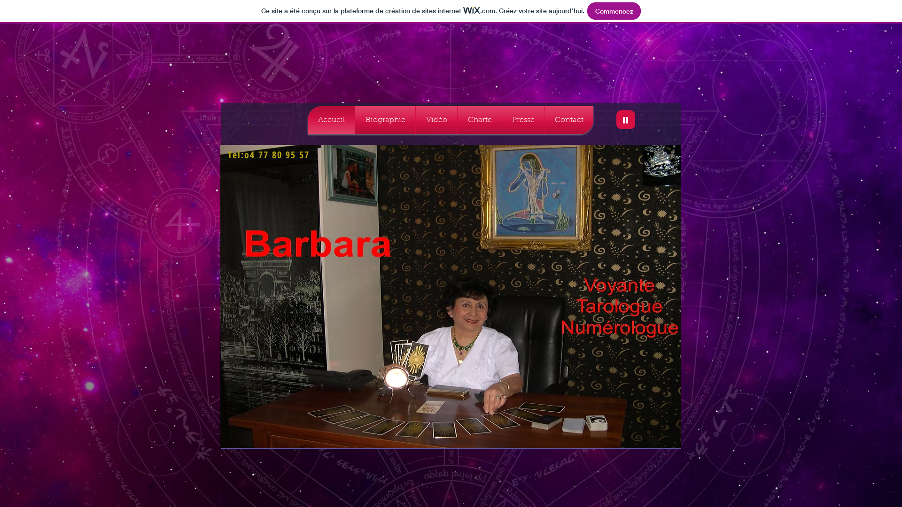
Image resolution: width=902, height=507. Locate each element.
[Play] (625, 119)
